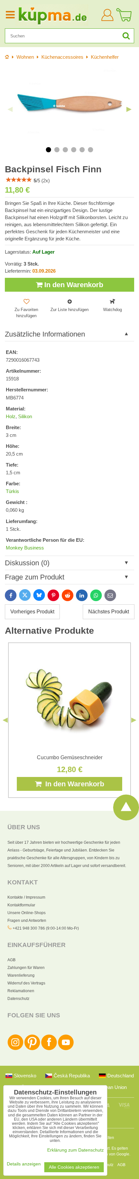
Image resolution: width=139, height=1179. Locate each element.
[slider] (19, 179)
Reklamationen (20, 991)
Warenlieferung (21, 975)
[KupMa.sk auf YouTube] (66, 1049)
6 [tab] (90, 149)
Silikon (25, 416)
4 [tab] (73, 149)
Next (129, 109)
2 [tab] (56, 149)
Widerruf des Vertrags (26, 983)
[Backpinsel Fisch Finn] (69, 104)
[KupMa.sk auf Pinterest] (32, 1049)
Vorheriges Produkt (32, 611)
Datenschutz (18, 998)
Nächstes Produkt (108, 611)
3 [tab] (65, 149)
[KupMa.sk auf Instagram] (15, 1049)
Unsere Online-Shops (26, 913)
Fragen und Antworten (26, 920)
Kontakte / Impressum (26, 897)
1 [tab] (48, 149)
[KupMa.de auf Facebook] (49, 1049)
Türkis (12, 491)
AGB (11, 960)
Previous (10, 109)
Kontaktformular (21, 905)
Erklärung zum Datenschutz (75, 1150)
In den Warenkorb (72, 285)
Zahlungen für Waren (26, 967)
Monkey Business (25, 547)
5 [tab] (82, 149)
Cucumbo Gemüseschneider (69, 757)
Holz (11, 416)
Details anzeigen (24, 1164)
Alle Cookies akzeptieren (74, 1167)
